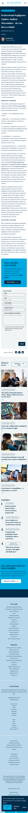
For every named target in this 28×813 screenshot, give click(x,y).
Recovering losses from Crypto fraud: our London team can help (13, 522)
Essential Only (16, 807)
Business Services (14, 649)
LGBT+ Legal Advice (14, 669)
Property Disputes (14, 632)
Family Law (14, 619)
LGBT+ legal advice (14, 624)
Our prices (14, 727)
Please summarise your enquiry (12, 313)
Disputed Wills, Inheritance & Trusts (13, 544)
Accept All (7, 807)
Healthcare (14, 662)
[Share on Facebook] (16, 352)
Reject (24, 807)
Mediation (14, 626)
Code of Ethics (21, 106)
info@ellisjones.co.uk (14, 697)
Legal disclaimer (14, 740)
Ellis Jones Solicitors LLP (9, 776)
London (14, 705)
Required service (8, 307)
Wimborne (14, 715)
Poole (14, 707)
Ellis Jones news (9, 503)
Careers (14, 725)
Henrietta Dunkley (6, 250)
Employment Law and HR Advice (14, 660)
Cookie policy (14, 756)
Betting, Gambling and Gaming (12, 529)
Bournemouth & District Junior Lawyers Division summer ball (10, 509)
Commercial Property (14, 654)
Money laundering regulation (14, 745)
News (14, 723)
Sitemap (14, 749)
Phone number (7, 303)
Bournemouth (14, 704)
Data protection (14, 658)
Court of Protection (14, 611)
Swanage (14, 713)
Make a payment (14, 729)
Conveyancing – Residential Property (14, 609)
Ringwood (14, 711)
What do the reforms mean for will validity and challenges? (13, 549)
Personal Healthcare (14, 628)
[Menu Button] (25, 3)
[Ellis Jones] (14, 3)
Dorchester (14, 709)
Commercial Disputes (14, 652)
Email (6, 298)
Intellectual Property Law (14, 666)
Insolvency (14, 664)
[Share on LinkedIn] (22, 352)
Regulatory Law (14, 671)
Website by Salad (14, 764)
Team (14, 721)
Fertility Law (14, 621)
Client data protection (14, 760)
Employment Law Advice (14, 617)
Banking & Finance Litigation (8, 10)
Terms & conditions (14, 758)
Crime (14, 613)
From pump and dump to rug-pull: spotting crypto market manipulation (14, 458)
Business (14, 645)
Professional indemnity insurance (14, 747)
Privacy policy (14, 754)
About (14, 719)
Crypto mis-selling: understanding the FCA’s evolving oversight (14, 427)
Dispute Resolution (14, 615)
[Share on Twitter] (19, 352)
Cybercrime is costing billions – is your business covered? (12, 489)
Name (6, 293)
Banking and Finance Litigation (14, 647)
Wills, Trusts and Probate (14, 638)
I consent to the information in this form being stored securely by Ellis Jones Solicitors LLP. (14, 328)
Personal (14, 604)
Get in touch (14, 686)
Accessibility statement (14, 762)
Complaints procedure (14, 743)
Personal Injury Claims (14, 630)
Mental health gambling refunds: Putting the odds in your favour (11, 535)
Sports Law (14, 636)
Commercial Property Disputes (14, 656)
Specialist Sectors (14, 634)
